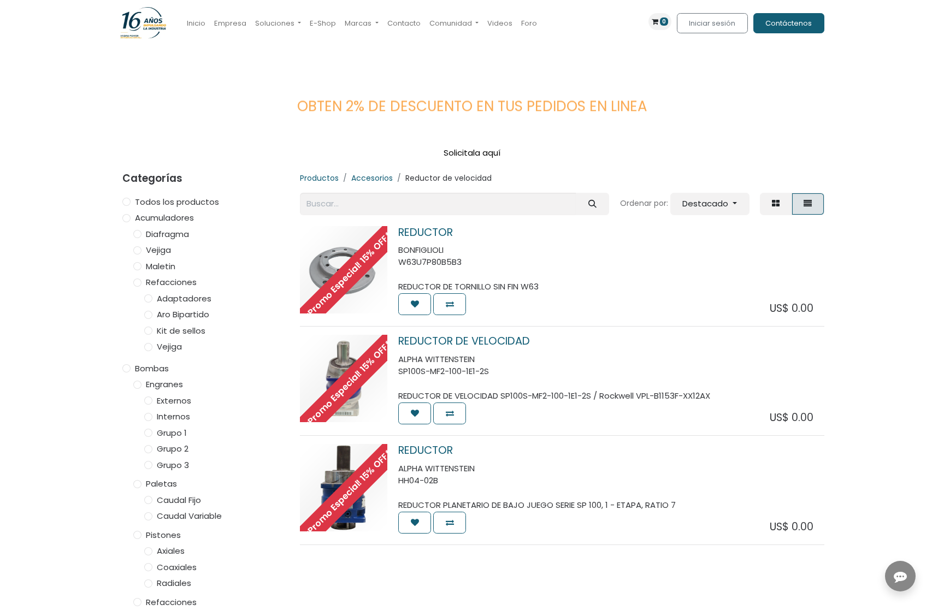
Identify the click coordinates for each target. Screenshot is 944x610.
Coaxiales (177, 567)
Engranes (164, 384)
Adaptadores (184, 298)
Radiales (174, 583)
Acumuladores (164, 217)
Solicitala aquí (472, 152)
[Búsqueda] (592, 204)
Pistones (163, 535)
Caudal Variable (189, 516)
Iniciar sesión (712, 23)
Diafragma (167, 234)
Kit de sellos (181, 330)
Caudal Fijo (179, 500)
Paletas (161, 483)
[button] (710, 204)
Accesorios (372, 178)
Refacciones (171, 282)
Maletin (160, 266)
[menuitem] (196, 23)
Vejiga (158, 250)
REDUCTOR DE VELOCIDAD (464, 341)
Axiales (171, 550)
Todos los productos (177, 202)
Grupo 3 (173, 465)
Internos (173, 416)
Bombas (152, 368)
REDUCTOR (425, 232)
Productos (319, 178)
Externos (174, 400)
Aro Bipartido (183, 314)
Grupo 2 (172, 448)
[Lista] (808, 204)
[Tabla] (776, 204)
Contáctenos (788, 23)
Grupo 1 (172, 433)
